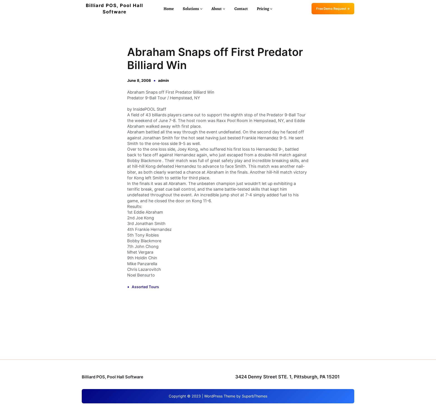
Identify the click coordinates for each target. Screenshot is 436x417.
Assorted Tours (145, 287)
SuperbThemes (254, 396)
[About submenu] (224, 8)
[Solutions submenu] (201, 8)
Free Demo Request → (333, 8)
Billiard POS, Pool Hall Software (112, 377)
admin (163, 80)
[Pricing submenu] (271, 8)
